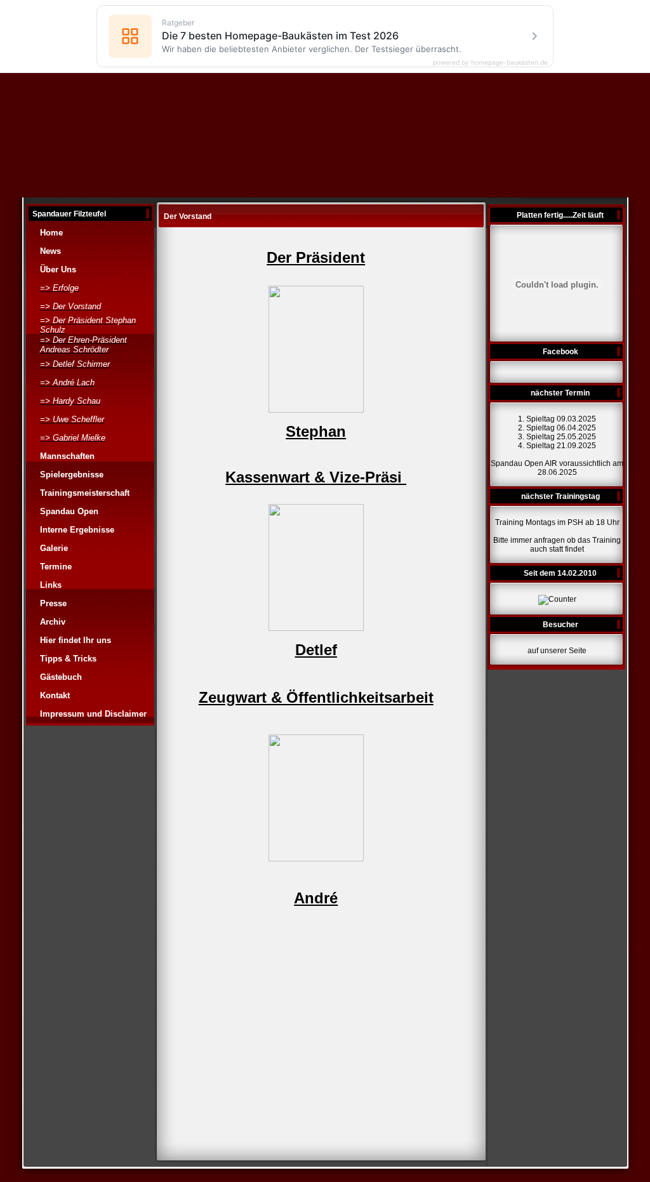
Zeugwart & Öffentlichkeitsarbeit (316, 697)
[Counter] (557, 599)
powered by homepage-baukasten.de (490, 62)
